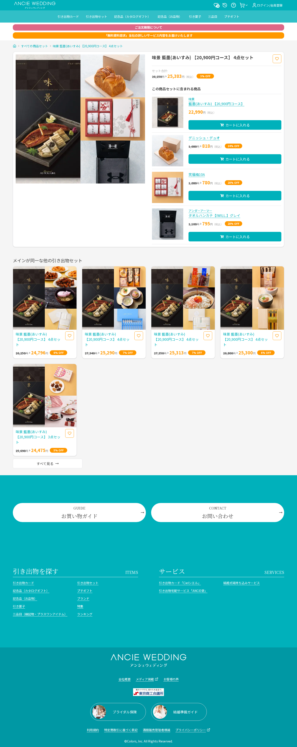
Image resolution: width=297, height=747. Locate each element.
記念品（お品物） (170, 16)
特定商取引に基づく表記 (121, 730)
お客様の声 (171, 679)
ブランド (83, 598)
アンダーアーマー (200, 210)
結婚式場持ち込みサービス (241, 583)
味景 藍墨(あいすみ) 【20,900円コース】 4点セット (88, 46)
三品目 (212, 16)
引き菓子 (195, 16)
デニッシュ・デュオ (204, 137)
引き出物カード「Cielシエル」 (180, 583)
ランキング (84, 614)
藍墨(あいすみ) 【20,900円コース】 (216, 103)
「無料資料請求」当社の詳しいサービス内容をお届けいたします (148, 35)
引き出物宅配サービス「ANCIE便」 (183, 590)
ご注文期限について (148, 27)
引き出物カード (68, 16)
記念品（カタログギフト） (132, 16)
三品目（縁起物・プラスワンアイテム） (40, 614)
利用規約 (93, 730)
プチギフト (231, 16)
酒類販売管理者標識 (156, 730)
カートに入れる (237, 125)
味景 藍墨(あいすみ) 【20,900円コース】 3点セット (38, 437)
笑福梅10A (197, 174)
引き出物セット (96, 16)
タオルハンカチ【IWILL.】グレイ (214, 215)
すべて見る (45, 463)
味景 (192, 99)
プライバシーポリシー (190, 730)
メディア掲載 (145, 679)
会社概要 (124, 679)
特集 (80, 606)
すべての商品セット (34, 46)
